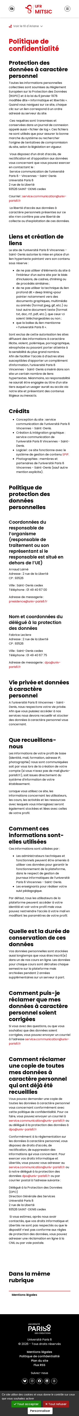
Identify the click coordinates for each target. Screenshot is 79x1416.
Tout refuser (57, 1404)
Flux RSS (39, 1365)
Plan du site (39, 1361)
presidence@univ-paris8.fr (28, 601)
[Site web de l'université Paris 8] (39, 1329)
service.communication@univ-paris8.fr (37, 1121)
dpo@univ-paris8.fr (23, 1129)
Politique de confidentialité (39, 1356)
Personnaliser (40, 1411)
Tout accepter (27, 1404)
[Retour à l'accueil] (39, 9)
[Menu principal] (67, 9)
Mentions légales (39, 1352)
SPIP (65, 454)
